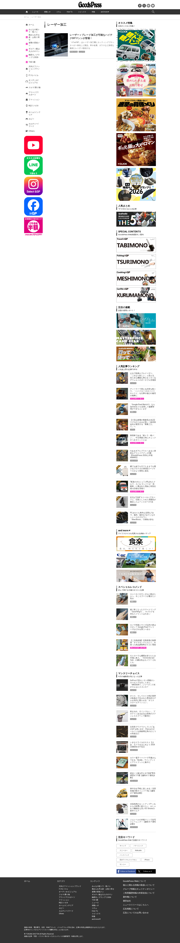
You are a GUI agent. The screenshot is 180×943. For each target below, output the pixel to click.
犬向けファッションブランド (34, 68)
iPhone (147, 860)
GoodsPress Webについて (134, 881)
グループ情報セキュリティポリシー (139, 889)
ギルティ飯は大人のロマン (34, 50)
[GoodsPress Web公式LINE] (33, 165)
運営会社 (127, 901)
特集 (93, 12)
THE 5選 (32, 62)
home (26, 11)
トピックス (82, 12)
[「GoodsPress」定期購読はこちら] (33, 227)
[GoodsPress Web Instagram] (33, 186)
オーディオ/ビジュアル (34, 81)
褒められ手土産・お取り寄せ (34, 37)
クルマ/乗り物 (34, 87)
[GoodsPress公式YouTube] (33, 145)
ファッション (34, 99)
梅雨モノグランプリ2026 (34, 56)
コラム (58, 12)
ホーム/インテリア (34, 113)
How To (69, 12)
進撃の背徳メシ (34, 44)
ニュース (35, 12)
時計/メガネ (34, 106)
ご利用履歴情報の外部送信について (139, 893)
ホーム (26, 17)
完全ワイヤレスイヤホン (128, 860)
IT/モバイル (33, 75)
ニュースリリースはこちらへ (136, 905)
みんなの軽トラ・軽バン (34, 30)
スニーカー (124, 850)
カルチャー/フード (34, 125)
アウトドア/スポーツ (34, 93)
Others (32, 131)
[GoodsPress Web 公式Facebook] (33, 206)
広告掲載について (131, 909)
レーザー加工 (36, 17)
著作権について (130, 897)
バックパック (124, 855)
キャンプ (123, 846)
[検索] (153, 11)
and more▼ (105, 12)
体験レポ (47, 12)
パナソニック (138, 846)
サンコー (123, 864)
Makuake (138, 850)
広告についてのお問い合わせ (136, 913)
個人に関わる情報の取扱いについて (139, 885)
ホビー (31, 119)
